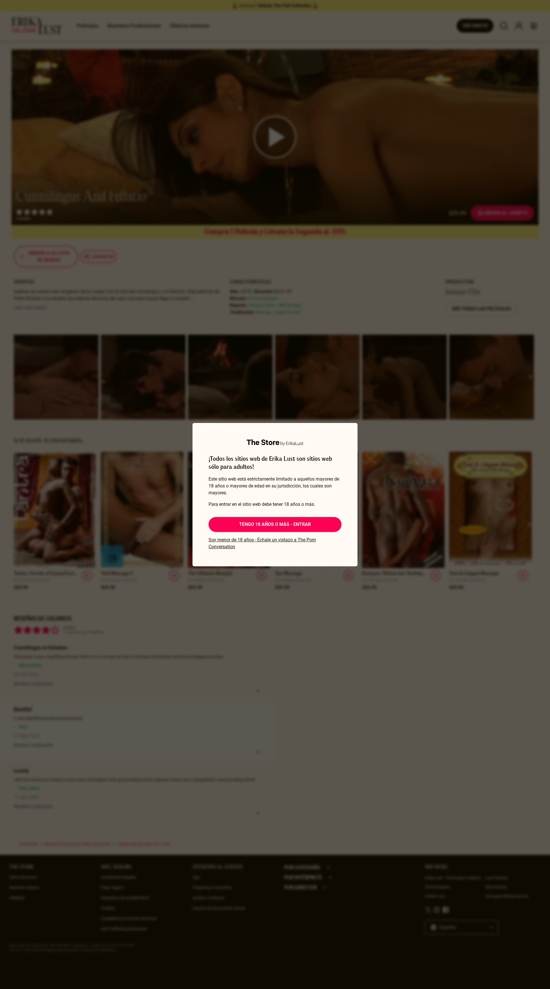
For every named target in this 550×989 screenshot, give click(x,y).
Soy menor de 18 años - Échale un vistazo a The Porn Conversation (262, 543)
